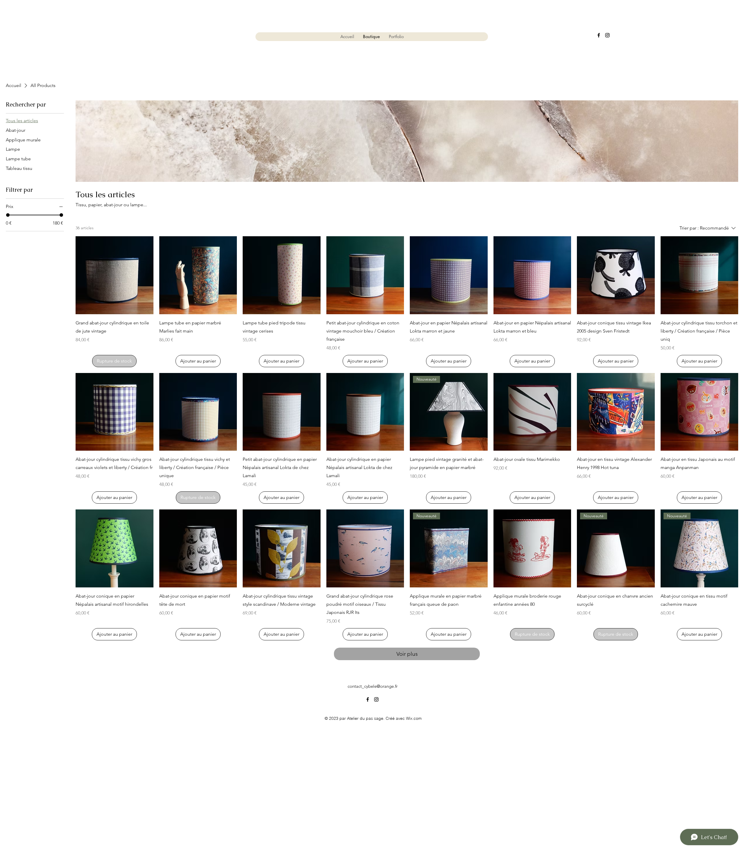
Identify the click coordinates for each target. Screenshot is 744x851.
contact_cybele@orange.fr (373, 686)
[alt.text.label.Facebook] (599, 35)
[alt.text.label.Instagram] (607, 35)
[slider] (7, 215)
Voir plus (407, 654)
